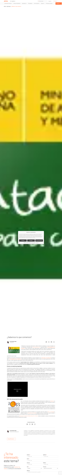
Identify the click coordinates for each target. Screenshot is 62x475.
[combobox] (42, 1)
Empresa (28, 462)
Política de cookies (26, 242)
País (27, 466)
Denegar (31, 240)
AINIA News (9, 6)
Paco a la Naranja (51, 411)
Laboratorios (24, 3)
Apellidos (44, 454)
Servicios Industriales (16, 3)
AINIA (5, 6)
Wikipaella (52, 401)
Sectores (42, 3)
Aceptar (22, 240)
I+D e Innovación (36, 3)
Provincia (44, 466)
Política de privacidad (32, 242)
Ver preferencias (39, 240)
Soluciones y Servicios (7, 3)
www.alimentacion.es (36, 347)
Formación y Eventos (49, 3)
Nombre (28, 454)
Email (28, 458)
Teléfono (44, 462)
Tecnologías (30, 3)
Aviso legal (37, 242)
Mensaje (28, 470)
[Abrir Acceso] (57, 1)
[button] (50, 1)
